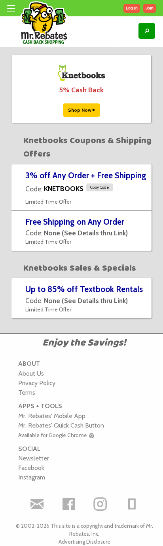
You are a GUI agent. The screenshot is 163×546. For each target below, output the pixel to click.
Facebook (31, 468)
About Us (31, 373)
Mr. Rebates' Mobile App (51, 416)
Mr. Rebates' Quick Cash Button (61, 425)
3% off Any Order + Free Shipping (85, 175)
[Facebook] (68, 504)
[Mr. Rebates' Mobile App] (131, 504)
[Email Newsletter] (36, 504)
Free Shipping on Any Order (74, 222)
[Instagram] (100, 504)
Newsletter (33, 458)
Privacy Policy (36, 383)
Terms (26, 392)
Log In (132, 8)
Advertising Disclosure (84, 541)
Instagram (31, 477)
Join (150, 8)
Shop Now (80, 110)
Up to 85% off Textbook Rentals (84, 289)
